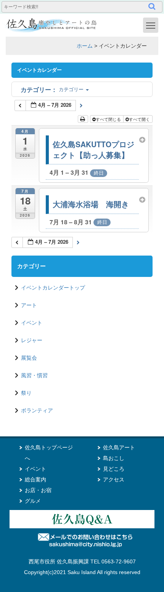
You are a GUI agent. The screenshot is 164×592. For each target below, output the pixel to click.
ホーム (85, 46)
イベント (31, 323)
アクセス (113, 479)
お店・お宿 (38, 490)
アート (29, 305)
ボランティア (37, 410)
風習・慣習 (34, 375)
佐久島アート (119, 447)
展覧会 (29, 358)
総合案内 (35, 479)
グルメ (33, 501)
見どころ (113, 469)
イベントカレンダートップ (53, 288)
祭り (26, 393)
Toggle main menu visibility (150, 25)
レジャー (31, 340)
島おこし (113, 458)
